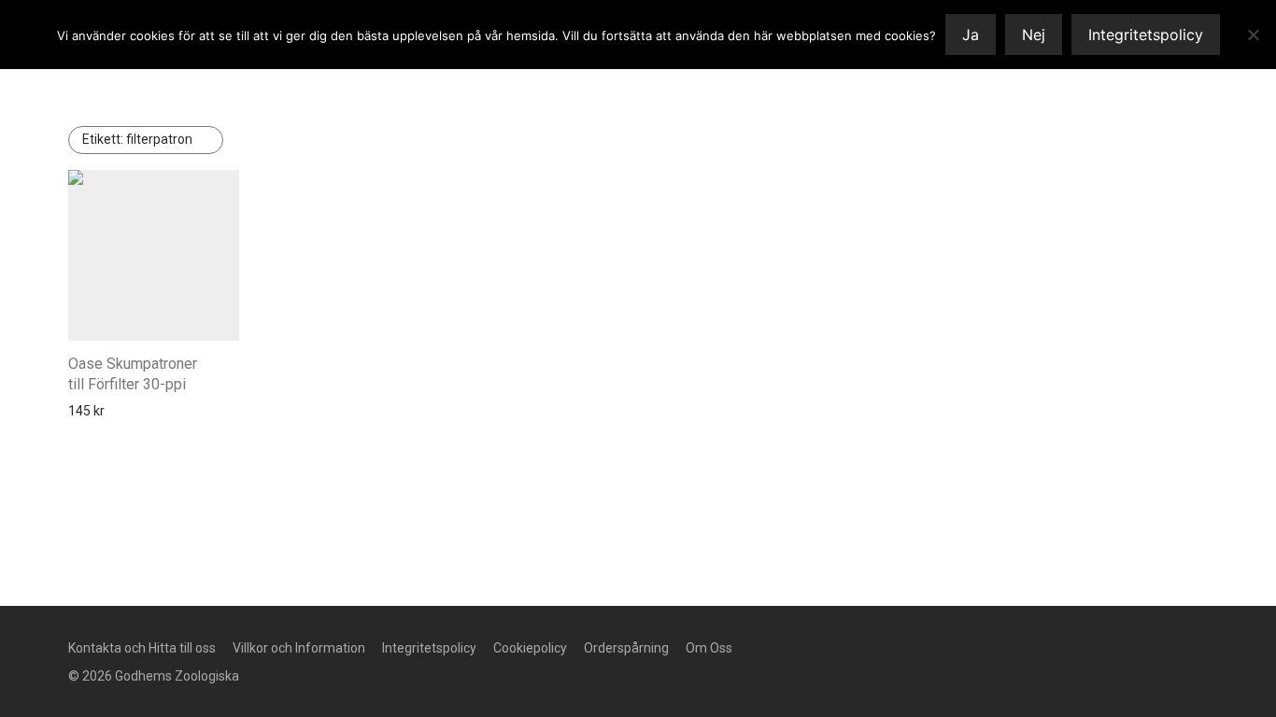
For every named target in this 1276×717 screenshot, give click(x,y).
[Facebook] (852, 647)
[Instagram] (882, 647)
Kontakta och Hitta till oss (142, 647)
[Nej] (1252, 34)
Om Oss (709, 647)
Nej (1033, 34)
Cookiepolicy (530, 647)
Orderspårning (626, 647)
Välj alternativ (103, 410)
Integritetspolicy (429, 647)
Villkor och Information (299, 647)
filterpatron (137, 139)
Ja (970, 34)
